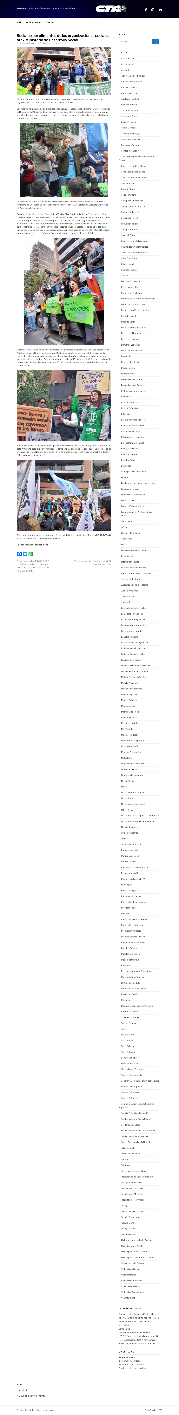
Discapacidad (127, 373)
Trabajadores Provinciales (133, 1200)
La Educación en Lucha (132, 614)
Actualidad (126, 70)
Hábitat (124, 544)
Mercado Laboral (129, 717)
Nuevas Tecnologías (130, 827)
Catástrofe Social (129, 116)
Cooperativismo (128, 195)
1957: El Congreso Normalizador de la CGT (139, 1336)
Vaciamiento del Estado (132, 1263)
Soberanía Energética (131, 1086)
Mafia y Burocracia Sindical (133, 677)
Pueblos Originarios (130, 954)
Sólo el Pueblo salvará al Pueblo (136, 1142)
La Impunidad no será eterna (134, 625)
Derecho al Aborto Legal (132, 333)
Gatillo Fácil (126, 521)
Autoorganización (129, 93)
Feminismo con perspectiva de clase (138, 483)
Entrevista (126, 466)
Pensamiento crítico (130, 873)
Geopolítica (126, 539)
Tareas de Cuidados (130, 1153)
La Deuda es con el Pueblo (133, 608)
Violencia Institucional (131, 1280)
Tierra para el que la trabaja (133, 1171)
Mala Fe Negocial (129, 683)
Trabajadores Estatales (132, 1188)
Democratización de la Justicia (135, 310)
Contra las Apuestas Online (134, 177)
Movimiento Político (130, 746)
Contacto (23, 1390)
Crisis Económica (129, 258)
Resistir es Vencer (129, 1011)
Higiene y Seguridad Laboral (134, 550)
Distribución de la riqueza (133, 391)
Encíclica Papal (128, 460)
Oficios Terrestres (129, 833)
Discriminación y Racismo (133, 385)
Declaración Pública (130, 281)
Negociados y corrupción (133, 763)
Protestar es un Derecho (133, 942)
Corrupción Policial (129, 218)
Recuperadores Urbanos (132, 977)
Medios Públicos (129, 700)
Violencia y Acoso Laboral (133, 1292)
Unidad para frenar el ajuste (134, 1251)
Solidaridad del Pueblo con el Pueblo (138, 1130)
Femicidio (125, 477)
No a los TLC (127, 810)
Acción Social (127, 64)
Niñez (124, 787)
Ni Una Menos (128, 781)
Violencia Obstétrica (130, 1286)
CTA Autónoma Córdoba (37, 43)
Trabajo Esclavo (128, 1228)
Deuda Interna (128, 368)
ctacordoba (134, 1361)
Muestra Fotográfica (131, 752)
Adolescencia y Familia (131, 81)
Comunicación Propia (131, 145)
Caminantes (124, 1329)
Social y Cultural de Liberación (135, 1113)
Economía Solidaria (130, 408)
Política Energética (130, 890)
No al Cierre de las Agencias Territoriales (140, 815)
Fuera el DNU (127, 500)
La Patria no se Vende (131, 631)
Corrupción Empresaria (132, 200)
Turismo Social (128, 1234)
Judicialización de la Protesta (134, 585)
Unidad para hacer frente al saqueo (137, 1257)
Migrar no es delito (130, 723)
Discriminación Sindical (131, 379)
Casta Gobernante (130, 110)
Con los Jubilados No (131, 151)
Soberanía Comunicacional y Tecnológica (140, 1081)
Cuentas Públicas (129, 270)
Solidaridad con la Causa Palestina (137, 1119)
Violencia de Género (130, 1269)
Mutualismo (126, 758)
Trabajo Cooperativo (130, 1217)
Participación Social (130, 856)
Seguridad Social (129, 1058)
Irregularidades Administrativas (136, 573)
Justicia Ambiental (129, 591)
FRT (160, 1410)
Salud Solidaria (128, 1052)
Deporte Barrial (128, 316)
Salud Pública (127, 1046)
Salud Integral (127, 1035)
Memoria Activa (128, 706)
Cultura (124, 275)
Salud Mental (127, 1040)
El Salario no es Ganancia (132, 437)
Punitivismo (126, 965)
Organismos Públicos (131, 844)
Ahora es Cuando (129, 87)
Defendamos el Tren (130, 287)
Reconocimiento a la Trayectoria (136, 971)
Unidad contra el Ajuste (132, 1246)
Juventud (125, 602)
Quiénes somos (34, 22)
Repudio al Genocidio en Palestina (137, 1006)
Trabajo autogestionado (132, 1211)
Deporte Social (128, 322)
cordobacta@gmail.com (136, 1368)
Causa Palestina (128, 122)
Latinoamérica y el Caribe (133, 654)
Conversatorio (128, 189)
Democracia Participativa (133, 304)
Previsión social (128, 908)
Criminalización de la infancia (134, 241)
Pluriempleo (127, 885)
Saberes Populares (130, 1017)
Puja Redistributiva (130, 960)
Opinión (50, 22)
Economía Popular (129, 402)
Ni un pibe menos (129, 769)
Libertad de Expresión (131, 660)
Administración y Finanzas (133, 76)
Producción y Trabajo (131, 931)
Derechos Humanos (130, 339)
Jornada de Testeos (130, 579)
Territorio (125, 1165)
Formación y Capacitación (133, 494)
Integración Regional (131, 562)
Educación (126, 414)
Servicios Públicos (129, 1063)
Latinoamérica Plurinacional (134, 648)
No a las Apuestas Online (133, 804)
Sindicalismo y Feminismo (133, 1069)
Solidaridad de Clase (130, 1125)
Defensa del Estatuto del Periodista (138, 298)
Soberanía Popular (129, 1098)
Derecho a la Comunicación (134, 327)
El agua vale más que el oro (134, 420)
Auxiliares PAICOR (130, 99)
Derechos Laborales (130, 345)
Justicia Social (127, 596)
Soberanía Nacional (130, 1092)
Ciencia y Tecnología (130, 133)
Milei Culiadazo (128, 729)
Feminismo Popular (130, 489)
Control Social (127, 183)
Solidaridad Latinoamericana (134, 1136)
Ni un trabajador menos (132, 775)
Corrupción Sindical (130, 229)
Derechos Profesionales (132, 350)
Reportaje (126, 1000)
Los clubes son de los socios (134, 671)
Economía (126, 396)
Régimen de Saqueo (130, 983)
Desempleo (126, 356)
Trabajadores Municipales (133, 1194)
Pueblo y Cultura (129, 948)
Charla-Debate (128, 128)
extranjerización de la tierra (133, 471)
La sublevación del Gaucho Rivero (134, 1332)
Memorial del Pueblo (131, 712)
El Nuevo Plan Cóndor (131, 431)
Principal (125, 913)
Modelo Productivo (130, 735)
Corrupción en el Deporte (133, 206)
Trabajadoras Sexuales (132, 1182)
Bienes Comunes (129, 104)
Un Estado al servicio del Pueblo (136, 1240)
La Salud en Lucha (129, 637)
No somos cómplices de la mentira (137, 821)
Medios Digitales (129, 694)
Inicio (19, 22)
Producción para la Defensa (134, 919)
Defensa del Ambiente (132, 293)
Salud (123, 1029)
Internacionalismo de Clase (134, 567)
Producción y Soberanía (132, 925)
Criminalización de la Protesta (135, 252)
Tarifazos (125, 1159)
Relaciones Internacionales (134, 988)
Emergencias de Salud (131, 454)
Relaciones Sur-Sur (130, 994)
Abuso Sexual (127, 58)
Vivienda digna (128, 1298)
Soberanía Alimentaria (131, 1075)
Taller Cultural (127, 1148)
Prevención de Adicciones (133, 902)
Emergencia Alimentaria (132, 443)
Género (124, 527)
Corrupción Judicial (130, 212)
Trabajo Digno (127, 1223)
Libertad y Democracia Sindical (135, 665)
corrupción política (129, 224)
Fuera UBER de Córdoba (132, 506)
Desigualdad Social (130, 362)
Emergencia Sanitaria (131, 448)
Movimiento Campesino (132, 740)
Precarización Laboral (131, 896)
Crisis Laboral (127, 264)
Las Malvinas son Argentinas (134, 642)
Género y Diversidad (130, 533)
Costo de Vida (128, 235)
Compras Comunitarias (132, 139)
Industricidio (127, 556)
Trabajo (124, 1205)
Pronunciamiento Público (133, 937)
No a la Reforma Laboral (132, 792)
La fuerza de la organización (134, 619)
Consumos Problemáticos (133, 166)
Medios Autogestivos (131, 689)
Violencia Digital (128, 1275)
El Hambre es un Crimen (132, 425)
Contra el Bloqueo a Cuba (133, 172)
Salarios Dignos (128, 1023)
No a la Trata (127, 798)
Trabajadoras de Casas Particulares (138, 1177)
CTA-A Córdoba (136, 1364)
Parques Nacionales (130, 850)
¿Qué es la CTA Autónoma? (32, 1396)
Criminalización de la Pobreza (134, 247)
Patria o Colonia (128, 861)
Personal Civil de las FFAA (133, 879)
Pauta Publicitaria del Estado (135, 867)
